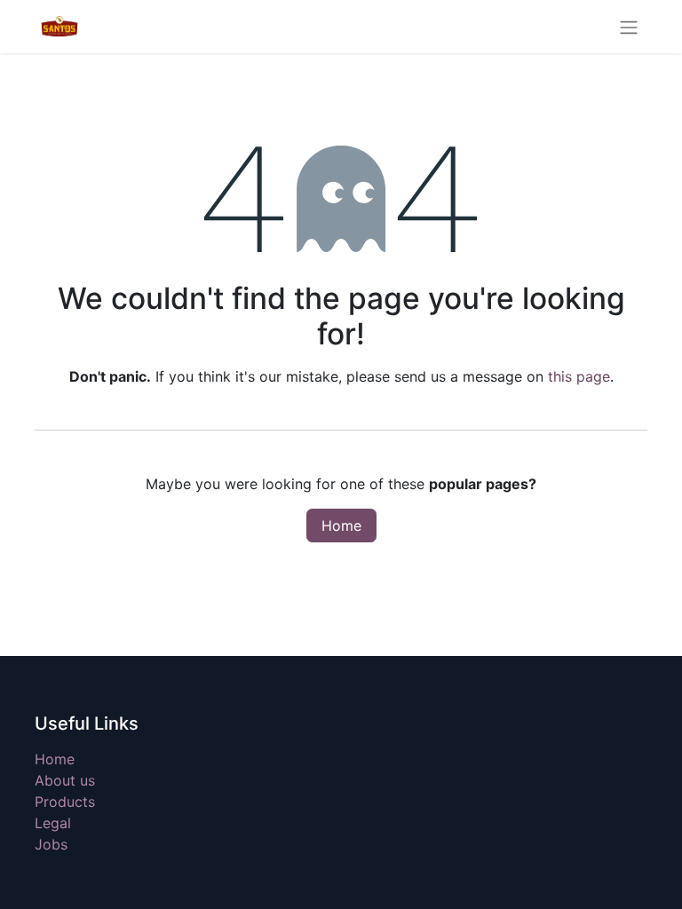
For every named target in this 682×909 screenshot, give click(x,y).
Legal (53, 823)
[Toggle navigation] (628, 26)
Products (65, 801)
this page (579, 376)
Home (341, 525)
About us (65, 780)
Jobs (51, 844)
